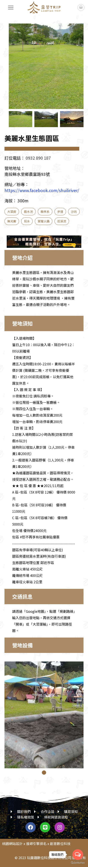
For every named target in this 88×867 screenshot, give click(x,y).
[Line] (45, 827)
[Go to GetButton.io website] (78, 862)
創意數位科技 (60, 843)
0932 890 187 (38, 158)
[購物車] (81, 7)
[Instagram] (59, 827)
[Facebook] (30, 827)
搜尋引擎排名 (36, 843)
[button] (76, 70)
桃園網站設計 (12, 843)
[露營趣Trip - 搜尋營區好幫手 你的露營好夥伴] (44, 7)
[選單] (10, 7)
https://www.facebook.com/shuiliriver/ (41, 190)
